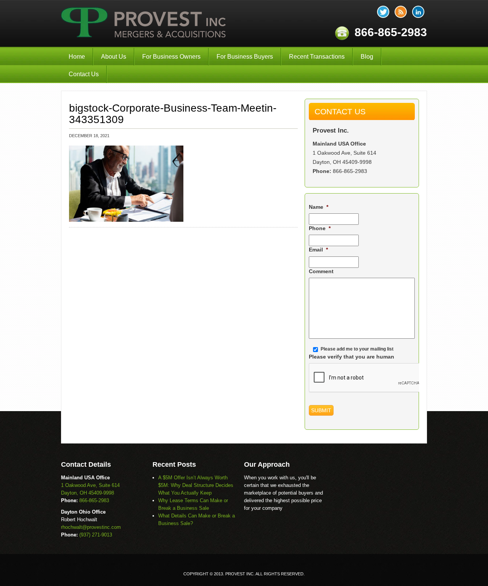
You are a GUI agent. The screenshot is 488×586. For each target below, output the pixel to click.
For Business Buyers (245, 56)
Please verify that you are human (351, 357)
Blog (367, 56)
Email (318, 250)
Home (77, 56)
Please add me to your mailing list (357, 349)
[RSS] (401, 12)
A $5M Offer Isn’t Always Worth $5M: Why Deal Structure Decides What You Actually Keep (195, 485)
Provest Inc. (144, 23)
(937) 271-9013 (95, 535)
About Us (113, 56)
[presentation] (367, 378)
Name (318, 207)
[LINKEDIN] (418, 12)
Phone (320, 228)
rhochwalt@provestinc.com (91, 527)
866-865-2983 (350, 171)
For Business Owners (171, 56)
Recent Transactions (317, 56)
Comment (321, 271)
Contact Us (84, 74)
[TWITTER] (383, 12)
